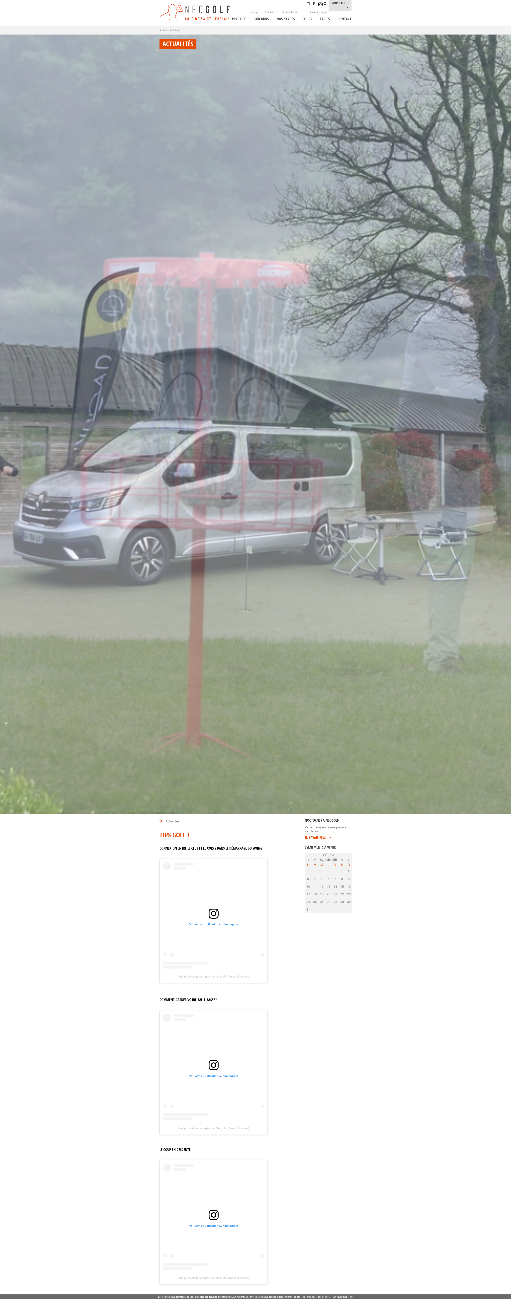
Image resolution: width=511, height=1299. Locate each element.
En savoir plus (340, 1296)
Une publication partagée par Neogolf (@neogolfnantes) (213, 976)
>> (342, 860)
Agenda (309, 4)
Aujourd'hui (328, 860)
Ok (351, 1296)
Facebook (315, 4)
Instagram (320, 4)
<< (315, 860)
